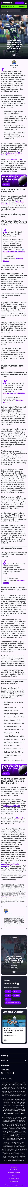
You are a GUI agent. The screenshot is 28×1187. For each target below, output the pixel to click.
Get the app (20, 2)
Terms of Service (14, 1169)
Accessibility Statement (14, 1172)
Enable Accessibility (6, 1079)
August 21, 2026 (14, 967)
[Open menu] (26, 3)
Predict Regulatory (14, 1181)
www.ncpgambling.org (18, 1105)
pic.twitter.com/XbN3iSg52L (14, 393)
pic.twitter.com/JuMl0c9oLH (14, 251)
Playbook (3, 14)
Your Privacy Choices (14, 1178)
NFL (8, 14)
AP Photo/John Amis (14, 968)
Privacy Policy (14, 1167)
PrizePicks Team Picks (13, 159)
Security (14, 1175)
